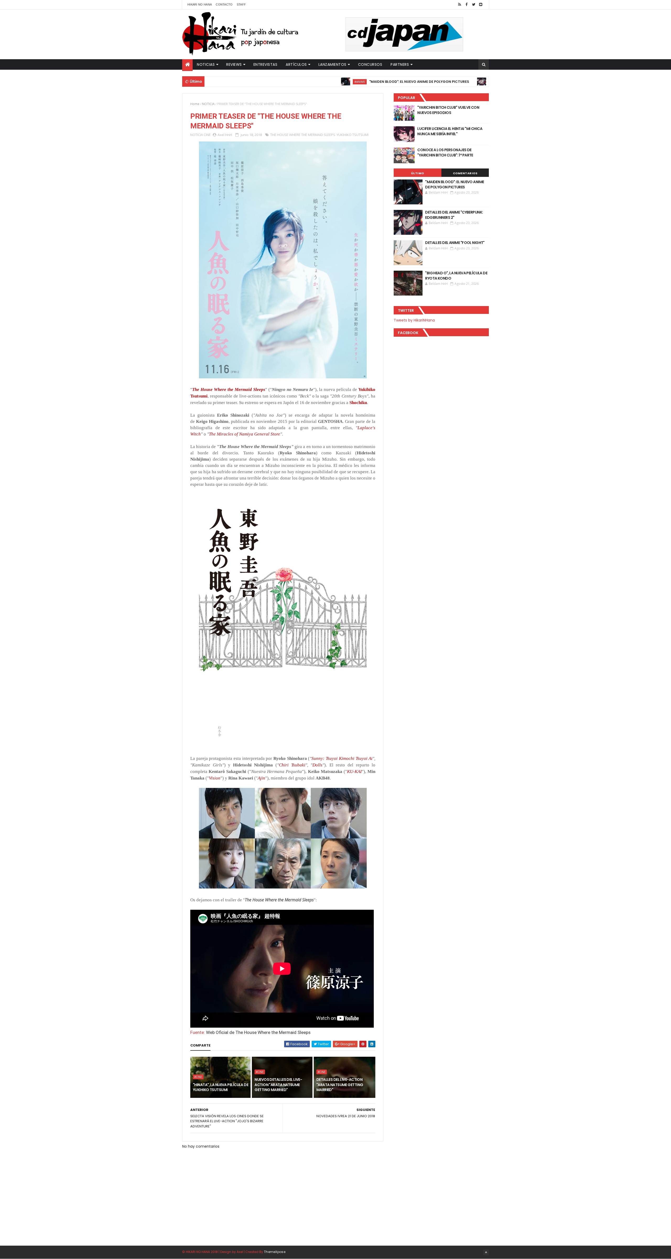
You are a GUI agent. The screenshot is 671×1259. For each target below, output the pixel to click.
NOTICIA (208, 104)
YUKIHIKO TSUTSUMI (353, 134)
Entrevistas (265, 64)
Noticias (206, 64)
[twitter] (474, 4)
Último (417, 173)
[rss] (459, 4)
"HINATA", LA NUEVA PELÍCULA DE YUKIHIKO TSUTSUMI (220, 1087)
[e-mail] (481, 4)
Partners (400, 64)
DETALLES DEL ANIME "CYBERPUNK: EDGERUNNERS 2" (454, 215)
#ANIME (314, 82)
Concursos (370, 64)
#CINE (198, 1077)
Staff (241, 4)
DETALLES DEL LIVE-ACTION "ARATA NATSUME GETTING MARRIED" (339, 1084)
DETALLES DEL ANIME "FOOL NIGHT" (455, 242)
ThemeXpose (274, 1252)
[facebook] (466, 4)
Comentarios (465, 173)
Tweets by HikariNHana (414, 320)
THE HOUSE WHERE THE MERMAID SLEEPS (302, 134)
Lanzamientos (332, 64)
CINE (207, 134)
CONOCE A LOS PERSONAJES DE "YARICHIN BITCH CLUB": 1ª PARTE (445, 152)
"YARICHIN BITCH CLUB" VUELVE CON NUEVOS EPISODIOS (448, 110)
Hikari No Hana (199, 4)
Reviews (234, 64)
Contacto (224, 4)
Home (194, 104)
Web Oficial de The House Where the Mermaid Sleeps (258, 1032)
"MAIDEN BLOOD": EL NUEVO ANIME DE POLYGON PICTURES (374, 81)
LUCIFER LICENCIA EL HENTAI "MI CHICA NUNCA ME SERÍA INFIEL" (449, 131)
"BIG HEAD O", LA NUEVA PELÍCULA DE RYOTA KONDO (456, 275)
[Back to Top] (486, 1252)
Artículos (296, 64)
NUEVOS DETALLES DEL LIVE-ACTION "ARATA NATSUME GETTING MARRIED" (278, 1084)
